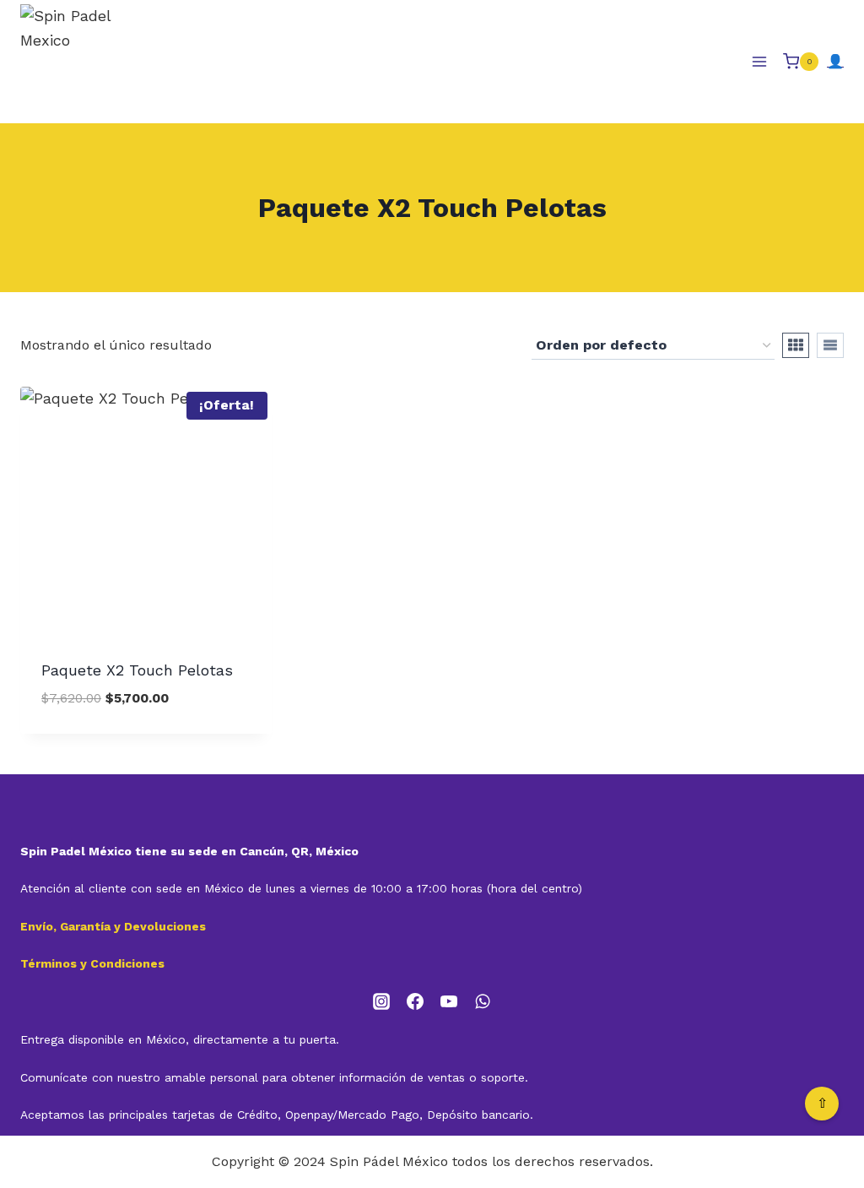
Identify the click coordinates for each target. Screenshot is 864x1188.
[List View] (830, 345)
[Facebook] (415, 1001)
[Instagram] (381, 1001)
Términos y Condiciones (92, 963)
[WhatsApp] (483, 1001)
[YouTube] (449, 1001)
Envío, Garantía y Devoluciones (113, 926)
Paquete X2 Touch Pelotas (137, 670)
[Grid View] (795, 345)
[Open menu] (759, 61)
